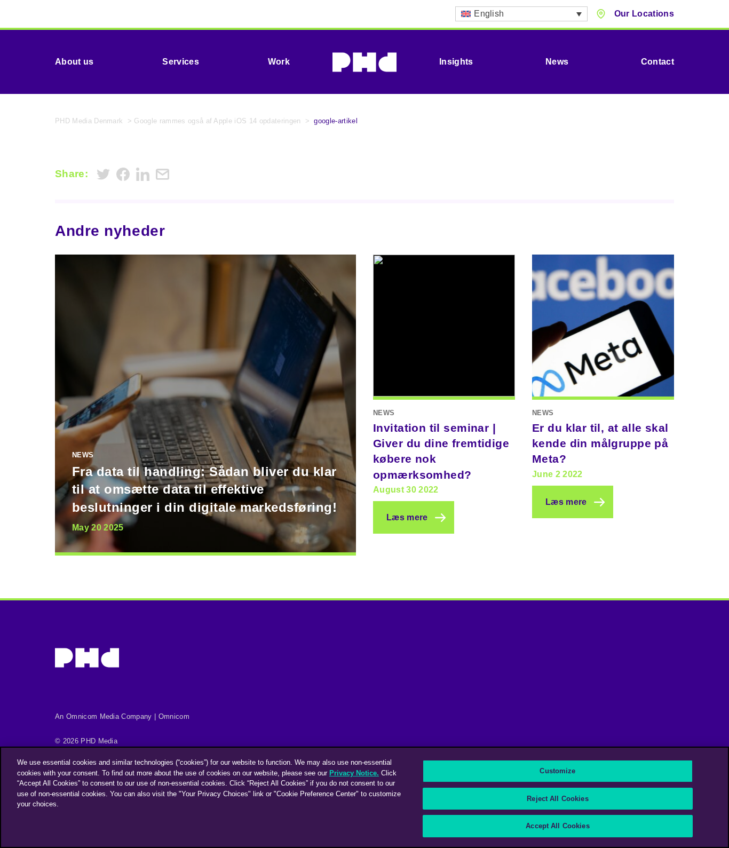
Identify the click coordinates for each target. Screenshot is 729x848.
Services (180, 61)
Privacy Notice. (354, 773)
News (556, 61)
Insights (456, 61)
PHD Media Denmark (89, 121)
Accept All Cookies (557, 826)
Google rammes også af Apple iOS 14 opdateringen (217, 121)
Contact (657, 61)
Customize (557, 771)
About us (74, 61)
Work (279, 61)
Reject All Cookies (557, 799)
